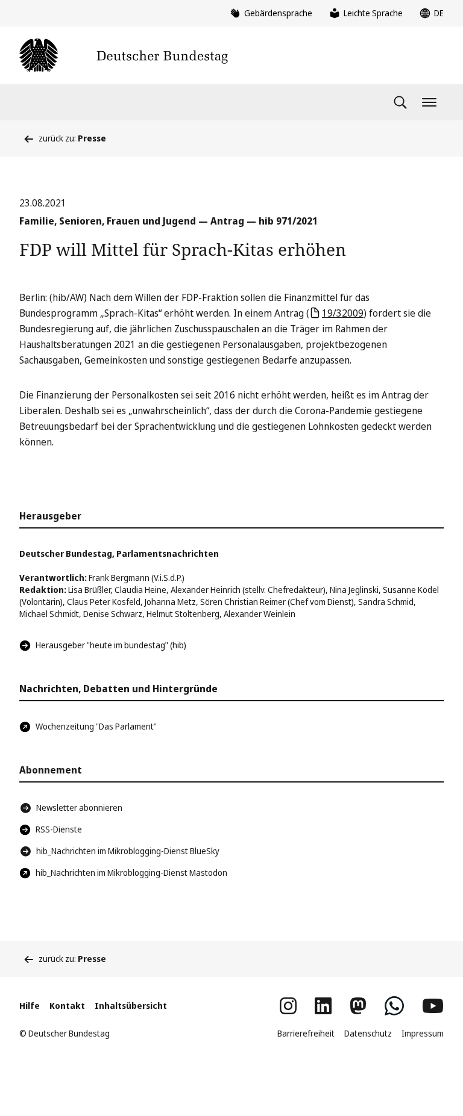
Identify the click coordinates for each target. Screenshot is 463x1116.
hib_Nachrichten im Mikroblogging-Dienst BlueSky (127, 851)
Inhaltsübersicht (131, 1005)
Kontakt (67, 1005)
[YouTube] (433, 1005)
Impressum (423, 1033)
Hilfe (29, 1005)
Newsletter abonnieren (79, 807)
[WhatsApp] (394, 1005)
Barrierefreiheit (306, 1033)
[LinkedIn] (323, 1005)
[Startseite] (123, 55)
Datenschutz (368, 1033)
